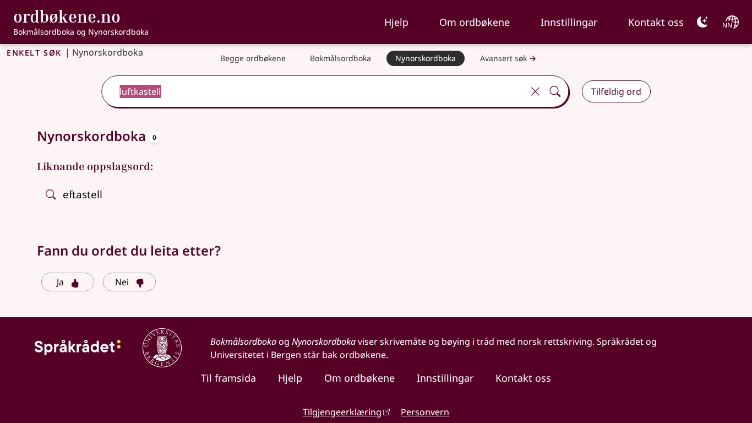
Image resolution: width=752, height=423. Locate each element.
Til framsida (228, 377)
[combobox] (313, 91)
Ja (60, 282)
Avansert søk (503, 58)
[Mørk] (702, 22)
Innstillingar (569, 22)
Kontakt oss (656, 22)
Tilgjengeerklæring (342, 412)
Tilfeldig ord (616, 91)
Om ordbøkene (474, 22)
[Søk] (555, 91)
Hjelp (396, 22)
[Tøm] (535, 91)
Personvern (425, 412)
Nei (122, 282)
